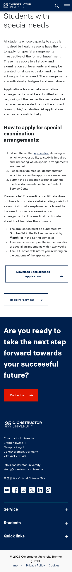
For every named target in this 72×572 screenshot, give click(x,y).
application (41, 153)
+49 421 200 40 (15, 456)
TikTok (48, 490)
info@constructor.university (22, 465)
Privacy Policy (35, 565)
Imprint (17, 565)
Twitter (32, 490)
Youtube (7, 490)
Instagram (23, 490)
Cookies (54, 565)
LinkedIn (40, 490)
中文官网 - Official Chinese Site (24, 478)
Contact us (17, 395)
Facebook (15, 490)
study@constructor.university (23, 469)
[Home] (19, 6)
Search (56, 5)
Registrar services (22, 300)
